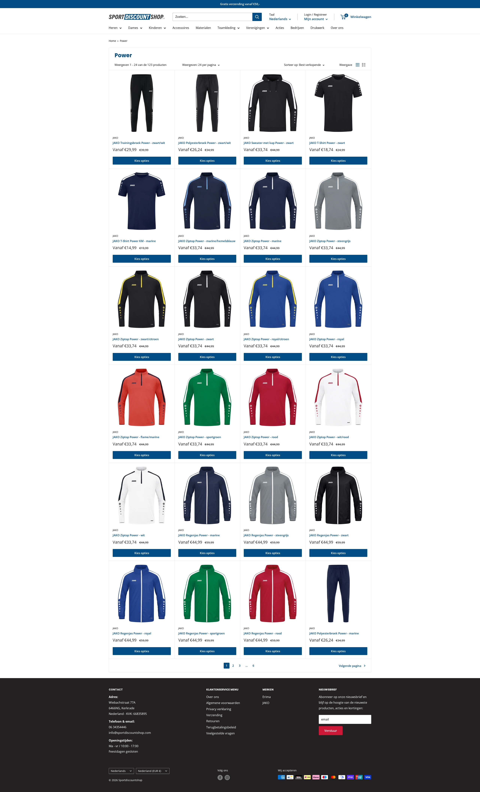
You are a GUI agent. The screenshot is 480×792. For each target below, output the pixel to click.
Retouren (213, 721)
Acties (280, 28)
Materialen (203, 28)
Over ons (337, 28)
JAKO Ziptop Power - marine (262, 241)
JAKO (115, 137)
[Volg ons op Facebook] (220, 777)
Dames (133, 28)
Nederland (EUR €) (149, 771)
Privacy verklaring (218, 709)
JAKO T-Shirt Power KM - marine (134, 241)
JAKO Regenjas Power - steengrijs (266, 535)
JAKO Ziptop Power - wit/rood (329, 437)
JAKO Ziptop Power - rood (261, 437)
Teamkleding (227, 28)
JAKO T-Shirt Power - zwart (327, 143)
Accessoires (180, 28)
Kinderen (155, 28)
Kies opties (141, 160)
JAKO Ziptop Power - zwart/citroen (136, 339)
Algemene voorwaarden (223, 703)
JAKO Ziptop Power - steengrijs (329, 241)
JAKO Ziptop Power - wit (129, 535)
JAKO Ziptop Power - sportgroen (199, 437)
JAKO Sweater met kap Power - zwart (269, 143)
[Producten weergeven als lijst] (363, 64)
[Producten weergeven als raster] (357, 64)
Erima (266, 697)
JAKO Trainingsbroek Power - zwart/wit (139, 143)
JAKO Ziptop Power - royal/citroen (266, 339)
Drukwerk (317, 28)
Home (112, 41)
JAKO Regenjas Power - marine (199, 535)
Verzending (214, 715)
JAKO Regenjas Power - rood (263, 633)
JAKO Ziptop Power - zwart (196, 339)
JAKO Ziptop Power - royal (326, 339)
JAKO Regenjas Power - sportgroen (201, 633)
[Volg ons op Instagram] (227, 777)
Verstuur (330, 731)
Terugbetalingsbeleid (221, 727)
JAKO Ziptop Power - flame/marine (136, 437)
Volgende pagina (350, 666)
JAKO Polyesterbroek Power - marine (334, 633)
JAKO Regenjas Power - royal (132, 633)
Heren (113, 28)
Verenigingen (255, 28)
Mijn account (314, 19)
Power (124, 41)
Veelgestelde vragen (220, 733)
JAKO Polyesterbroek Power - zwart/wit (204, 143)
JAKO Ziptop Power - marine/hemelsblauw (206, 241)
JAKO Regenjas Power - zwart (329, 535)
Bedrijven (297, 28)
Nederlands (118, 771)
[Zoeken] (257, 17)
